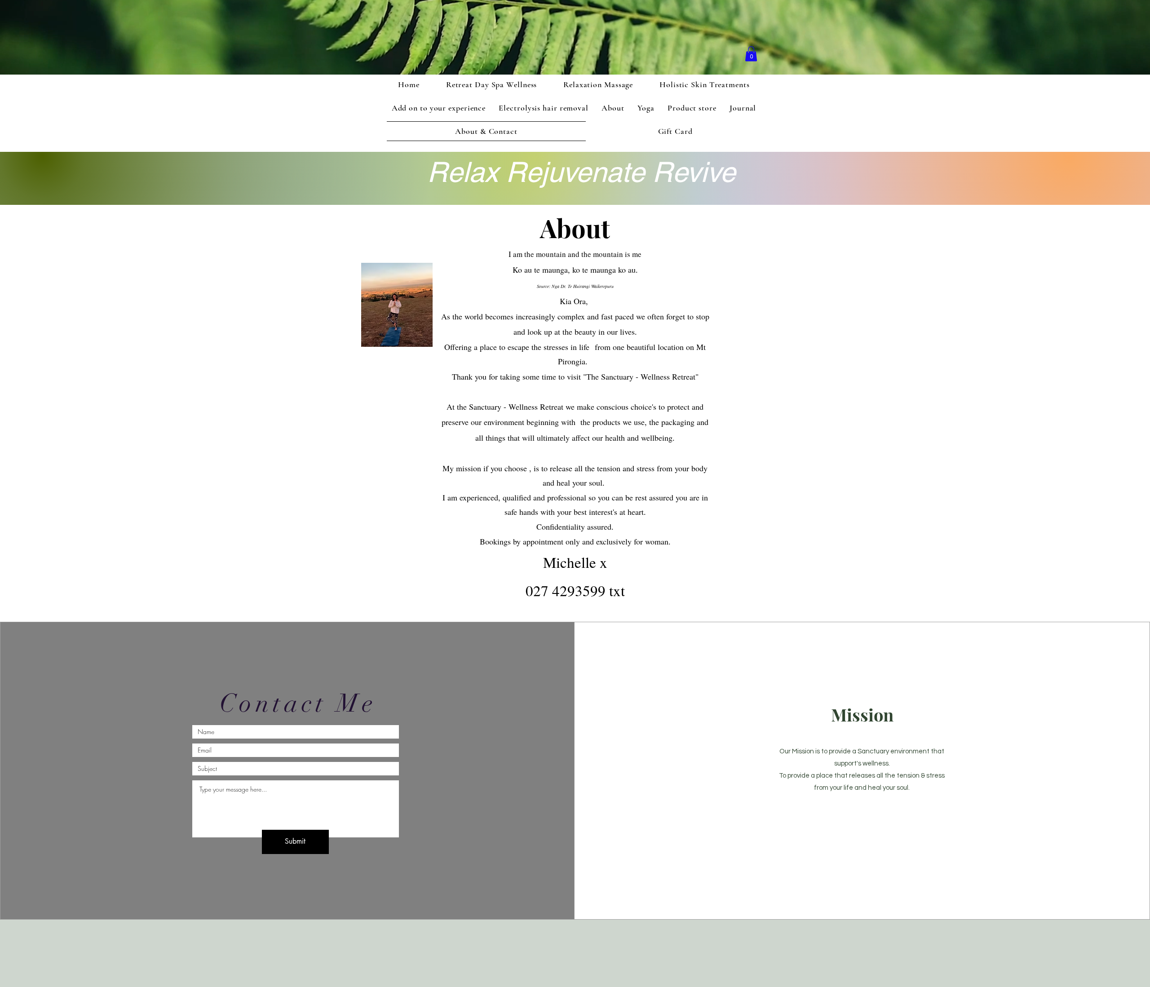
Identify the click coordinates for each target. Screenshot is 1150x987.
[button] (751, 53)
